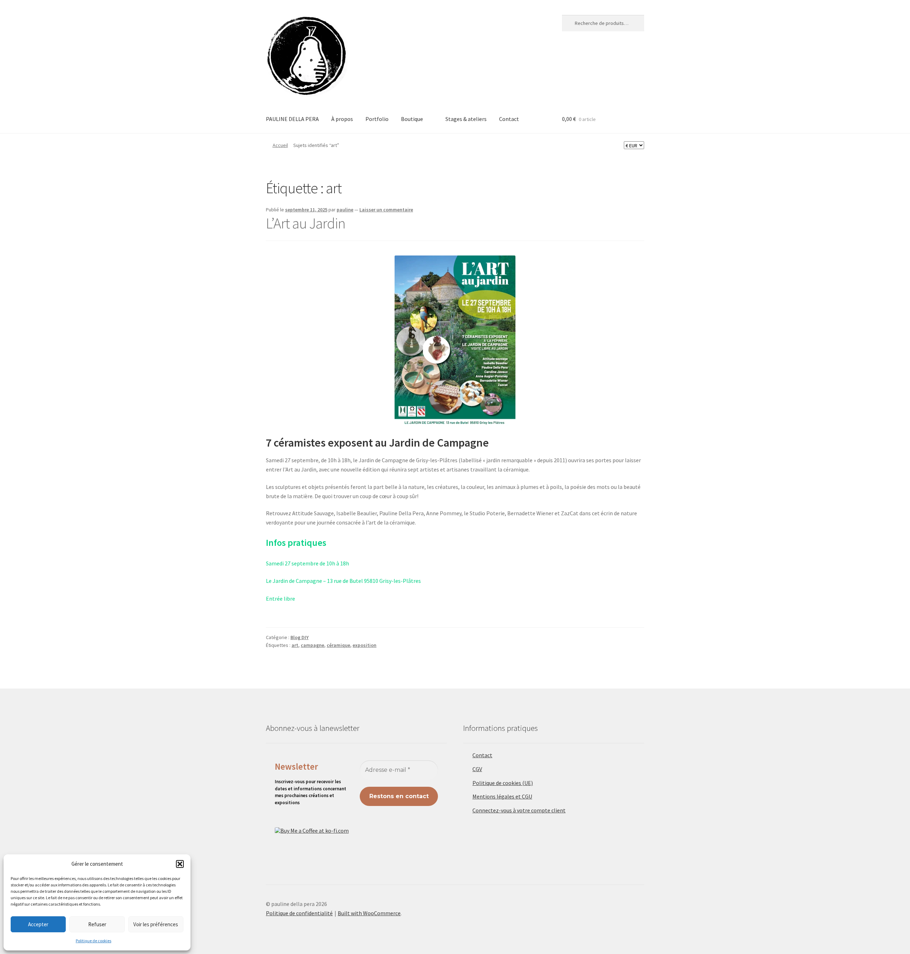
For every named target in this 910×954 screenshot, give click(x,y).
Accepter (38, 924)
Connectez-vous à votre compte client (519, 810)
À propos (342, 118)
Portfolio (377, 118)
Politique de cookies (93, 940)
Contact (509, 118)
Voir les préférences (155, 924)
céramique (338, 645)
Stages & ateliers (466, 118)
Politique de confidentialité (299, 913)
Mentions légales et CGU (502, 796)
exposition (364, 645)
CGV (477, 769)
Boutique (412, 118)
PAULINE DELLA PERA (292, 118)
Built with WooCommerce (369, 913)
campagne (312, 645)
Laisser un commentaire (386, 209)
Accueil (280, 145)
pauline (345, 209)
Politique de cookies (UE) (502, 782)
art (294, 645)
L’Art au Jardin (307, 223)
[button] (179, 864)
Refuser (97, 924)
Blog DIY (299, 637)
